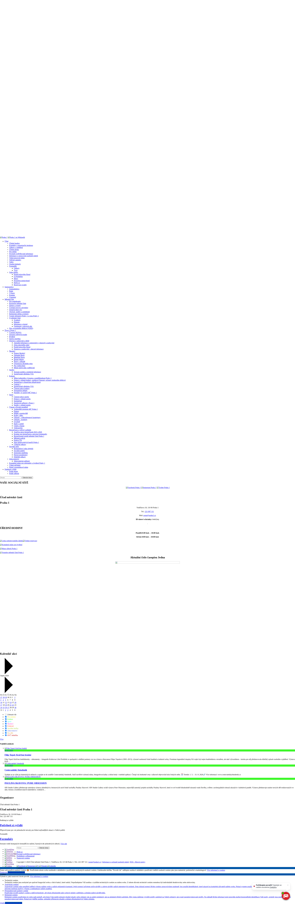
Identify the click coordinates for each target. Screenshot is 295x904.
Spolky (11, 370)
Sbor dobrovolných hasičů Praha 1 (26, 442)
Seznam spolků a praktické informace (27, 372)
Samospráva (9, 287)
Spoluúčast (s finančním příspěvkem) (27, 382)
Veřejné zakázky (15, 260)
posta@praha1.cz (149, 515)
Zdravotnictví (14, 459)
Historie (17, 322)
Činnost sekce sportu (21, 397)
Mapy (16, 279)
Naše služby (13, 272)
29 (6, 697)
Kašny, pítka (18, 415)
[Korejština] (9, 864)
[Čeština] (8, 866)
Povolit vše (21, 872)
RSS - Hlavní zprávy (137, 862)
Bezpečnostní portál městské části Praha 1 (29, 436)
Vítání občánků (14, 465)
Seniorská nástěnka (21, 453)
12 (6, 702)
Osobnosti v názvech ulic (23, 326)
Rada (11, 291)
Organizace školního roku (23, 364)
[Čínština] (8, 862)
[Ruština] (8, 860)
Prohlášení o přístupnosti (25, 856)
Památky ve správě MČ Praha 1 (25, 393)
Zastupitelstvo (14, 289)
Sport (11, 395)
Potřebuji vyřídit (10, 469)
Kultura (12, 376)
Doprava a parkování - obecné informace (29, 349)
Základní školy (19, 355)
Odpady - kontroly (20, 420)
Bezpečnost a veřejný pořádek (20, 430)
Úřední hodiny (14, 243)
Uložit (2, 903)
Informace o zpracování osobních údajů (23, 256)
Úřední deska (14, 250)
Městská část (9, 299)
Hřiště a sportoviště (21, 413)
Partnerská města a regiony (19, 314)
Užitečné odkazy (20, 444)
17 (1, 705)
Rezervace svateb (20, 285)
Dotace (16, 411)
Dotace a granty (15, 306)
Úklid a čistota (19, 426)
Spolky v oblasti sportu (22, 405)
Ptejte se (17, 283)
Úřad (6, 241)
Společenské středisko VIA (24, 374)
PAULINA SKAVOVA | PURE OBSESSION (26, 783)
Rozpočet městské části (17, 303)
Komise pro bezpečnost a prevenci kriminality (30, 434)
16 (15, 702)
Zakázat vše (12, 872)
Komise (12, 295)
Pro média (13, 252)
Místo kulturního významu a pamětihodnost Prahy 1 (33, 378)
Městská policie (19, 438)
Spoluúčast (18, 401)
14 (11, 702)
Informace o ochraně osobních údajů (115, 862)
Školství (12, 351)
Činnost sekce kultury (22, 388)
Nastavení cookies (23, 858)
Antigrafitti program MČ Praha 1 (26, 409)
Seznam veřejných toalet (18, 335)
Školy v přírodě (19, 361)
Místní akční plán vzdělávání (24, 368)
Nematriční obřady (20, 391)
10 (1, 702)
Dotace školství (19, 353)
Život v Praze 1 (10, 330)
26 (6, 708)
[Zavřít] (287, 885)
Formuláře (13, 266)
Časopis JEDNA (15, 332)
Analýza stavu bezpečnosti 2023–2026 (28, 432)
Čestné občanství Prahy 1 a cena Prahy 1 (24, 316)
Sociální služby (19, 451)
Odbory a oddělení (16, 247)
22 (13, 705)
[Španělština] (10, 856)
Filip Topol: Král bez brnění (18, 755)
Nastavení (4, 872)
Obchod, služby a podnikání (19, 312)
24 (1, 708)
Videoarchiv (18, 428)
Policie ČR (18, 440)
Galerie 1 (17, 384)
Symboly (17, 320)
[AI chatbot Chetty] (286, 896)
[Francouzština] (11, 854)
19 (6, 705)
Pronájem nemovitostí (22, 281)
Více (1, 739)
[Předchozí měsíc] (8, 674)
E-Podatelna (18, 276)
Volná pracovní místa (17, 258)
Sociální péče (14, 447)
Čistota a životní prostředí (18, 407)
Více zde (63, 844)
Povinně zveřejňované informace (21, 254)
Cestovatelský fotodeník (16, 770)
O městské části (15, 318)
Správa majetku (15, 339)
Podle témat (13, 471)
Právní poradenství (20, 455)
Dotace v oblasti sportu (22, 399)
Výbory (12, 293)
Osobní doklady (15, 264)
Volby (11, 262)
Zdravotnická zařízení (22, 461)
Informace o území (20, 324)
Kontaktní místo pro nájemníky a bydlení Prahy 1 (27, 463)
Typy (16, 270)
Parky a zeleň (19, 424)
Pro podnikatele (15, 301)
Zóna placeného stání (21, 345)
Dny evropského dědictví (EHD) (21, 328)
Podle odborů (14, 473)
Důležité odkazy (20, 457)
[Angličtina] (9, 849)
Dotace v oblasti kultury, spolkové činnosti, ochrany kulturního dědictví (40, 380)
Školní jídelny (19, 359)
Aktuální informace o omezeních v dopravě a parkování (34, 343)
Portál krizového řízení (22, 274)
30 (15, 708)
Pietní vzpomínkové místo (18, 467)
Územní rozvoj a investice (18, 308)
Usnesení (12, 297)
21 (11, 705)
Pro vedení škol (19, 366)
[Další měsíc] (8, 692)
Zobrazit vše (11, 715)
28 (4, 697)
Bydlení (12, 337)
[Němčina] (9, 852)
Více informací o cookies (216, 870)
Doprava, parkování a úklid (19, 341)
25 (4, 708)
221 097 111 (149, 511)
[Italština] (8, 858)
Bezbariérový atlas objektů (23, 449)
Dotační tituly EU (15, 310)
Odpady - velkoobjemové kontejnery (27, 417)
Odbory (16, 268)
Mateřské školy (19, 357)
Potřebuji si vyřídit (11, 825)
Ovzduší (17, 422)
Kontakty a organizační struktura (21, 245)
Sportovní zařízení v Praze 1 (24, 403)
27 (1, 697)
